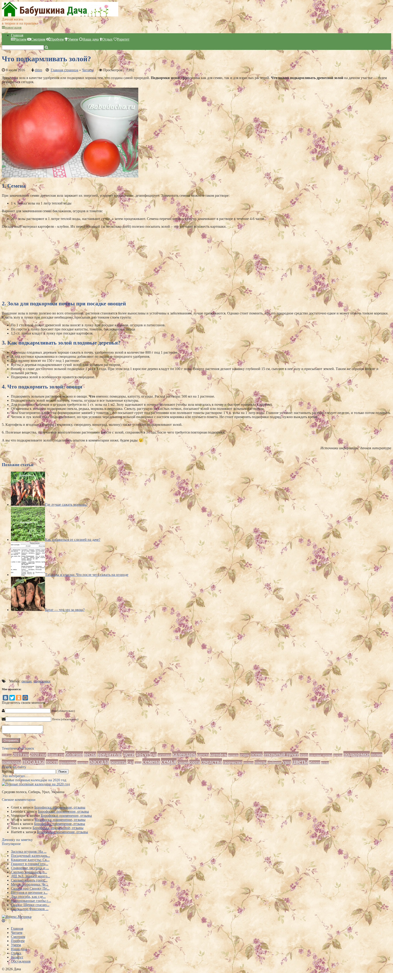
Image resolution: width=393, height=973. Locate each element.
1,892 (130, 70)
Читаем (20, 39)
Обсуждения (20, 961)
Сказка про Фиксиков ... (29, 909)
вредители (109, 754)
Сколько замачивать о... (29, 872)
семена (151, 761)
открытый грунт (281, 754)
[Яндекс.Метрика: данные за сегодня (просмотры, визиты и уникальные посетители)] (16, 917)
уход (286, 762)
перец (304, 755)
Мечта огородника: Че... (29, 884)
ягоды (325, 762)
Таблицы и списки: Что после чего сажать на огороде (86, 575)
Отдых (107, 39)
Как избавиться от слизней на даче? (72, 539)
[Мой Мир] (25, 697)
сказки (182, 762)
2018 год (7, 755)
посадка (33, 761)
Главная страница (64, 70)
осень (256, 754)
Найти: (7, 771)
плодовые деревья (320, 755)
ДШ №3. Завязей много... (30, 876)
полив (376, 754)
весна (90, 754)
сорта (194, 762)
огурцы (244, 755)
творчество (232, 762)
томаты (260, 762)
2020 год (38, 754)
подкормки (41, 681)
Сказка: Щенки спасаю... (30, 905)
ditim (38, 70)
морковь (233, 755)
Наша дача (91, 39)
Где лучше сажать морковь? (66, 504)
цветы (300, 761)
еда (153, 754)
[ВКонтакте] (5, 697)
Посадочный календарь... (30, 856)
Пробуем (57, 39)
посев (52, 762)
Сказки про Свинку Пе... (30, 888)
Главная (17, 35)
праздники (67, 762)
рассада (99, 761)
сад (130, 761)
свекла (138, 762)
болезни (74, 754)
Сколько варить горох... (29, 880)
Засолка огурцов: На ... (28, 851)
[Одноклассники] (18, 697)
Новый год (55, 755)
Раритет (123, 39)
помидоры (11, 762)
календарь (184, 754)
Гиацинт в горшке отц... (29, 864)
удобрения (274, 762)
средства (211, 761)
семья (168, 761)
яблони (314, 762)
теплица (248, 762)
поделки (338, 755)
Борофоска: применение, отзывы (59, 807)
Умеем (73, 39)
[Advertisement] (138, 264)
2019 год (21, 754)
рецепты (118, 761)
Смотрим (38, 39)
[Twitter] (12, 697)
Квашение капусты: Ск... (30, 860)
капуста (203, 755)
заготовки (164, 755)
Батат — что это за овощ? (65, 610)
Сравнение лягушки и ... (30, 868)
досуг (142, 754)
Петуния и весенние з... (29, 892)
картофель (218, 755)
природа (82, 762)
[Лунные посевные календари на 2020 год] (36, 784)
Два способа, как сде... (28, 897)
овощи (26, 681)
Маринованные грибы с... (31, 901)
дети (129, 754)
